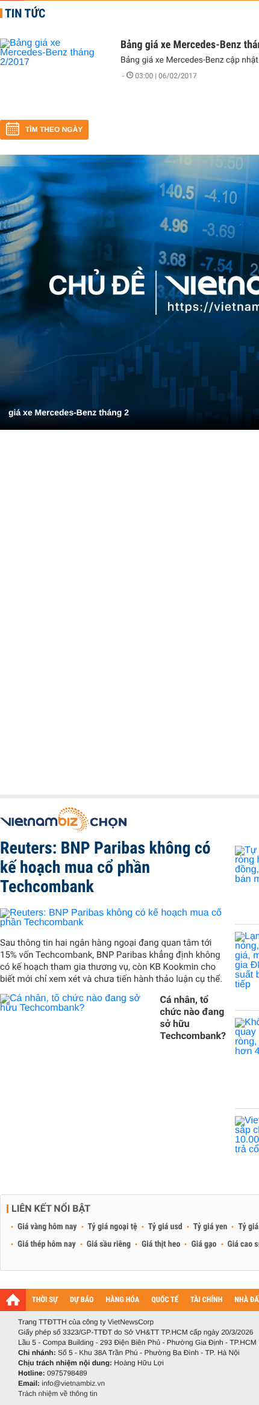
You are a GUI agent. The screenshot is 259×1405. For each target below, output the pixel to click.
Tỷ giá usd (165, 1227)
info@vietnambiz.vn (73, 1383)
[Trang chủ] (13, 1300)
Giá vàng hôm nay (47, 1227)
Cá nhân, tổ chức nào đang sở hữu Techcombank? (193, 1017)
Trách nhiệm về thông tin (58, 1393)
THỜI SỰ (45, 1299)
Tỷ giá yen (210, 1227)
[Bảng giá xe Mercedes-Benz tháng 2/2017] (54, 75)
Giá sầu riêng (109, 1244)
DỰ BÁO (82, 1299)
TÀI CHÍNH (206, 1299)
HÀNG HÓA (123, 1299)
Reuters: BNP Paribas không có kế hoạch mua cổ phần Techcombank (105, 867)
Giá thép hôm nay (46, 1244)
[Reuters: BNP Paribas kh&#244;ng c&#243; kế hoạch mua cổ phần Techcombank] (113, 918)
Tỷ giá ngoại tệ (112, 1227)
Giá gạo (203, 1244)
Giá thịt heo (161, 1244)
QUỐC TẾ (164, 1299)
